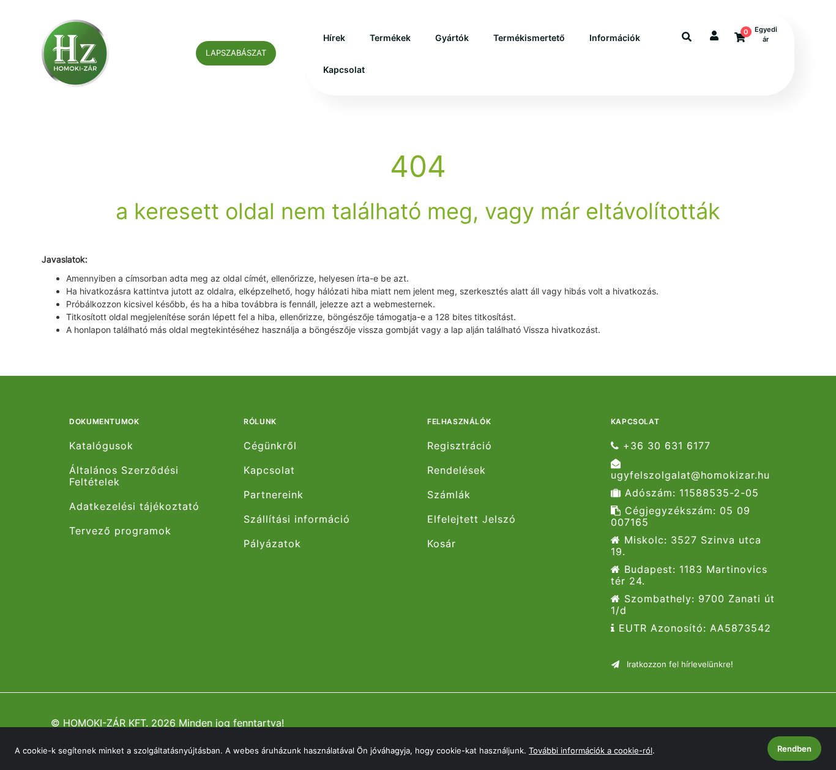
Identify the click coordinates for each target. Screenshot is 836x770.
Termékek (390, 37)
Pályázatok (272, 544)
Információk (614, 37)
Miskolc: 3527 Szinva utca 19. (686, 546)
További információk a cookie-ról (590, 750)
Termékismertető (529, 37)
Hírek (334, 37)
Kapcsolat (344, 69)
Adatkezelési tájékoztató (134, 506)
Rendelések (456, 470)
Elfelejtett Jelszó (471, 519)
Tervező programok (120, 531)
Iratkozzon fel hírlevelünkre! (678, 664)
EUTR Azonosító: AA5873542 (693, 628)
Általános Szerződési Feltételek (124, 476)
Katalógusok (101, 445)
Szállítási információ (297, 519)
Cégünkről (270, 445)
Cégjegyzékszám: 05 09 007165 (680, 516)
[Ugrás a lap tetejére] (799, 696)
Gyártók (452, 37)
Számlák (449, 495)
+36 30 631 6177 (665, 445)
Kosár (441, 544)
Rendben (794, 748)
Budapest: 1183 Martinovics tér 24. (689, 575)
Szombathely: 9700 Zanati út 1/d (693, 604)
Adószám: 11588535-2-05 (690, 493)
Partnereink (274, 495)
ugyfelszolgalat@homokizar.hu (690, 475)
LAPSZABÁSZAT (236, 53)
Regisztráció (459, 445)
